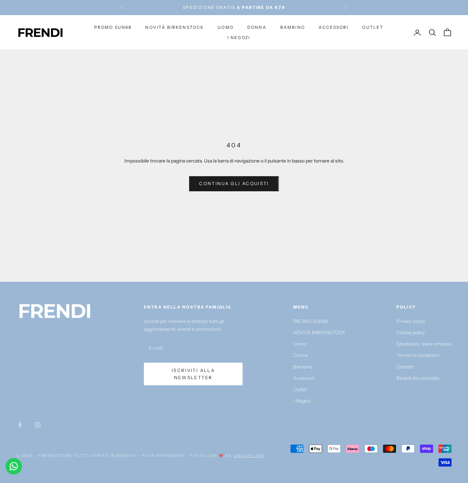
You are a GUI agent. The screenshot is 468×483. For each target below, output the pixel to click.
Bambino (292, 26)
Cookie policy (410, 332)
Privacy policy (410, 321)
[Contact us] (13, 466)
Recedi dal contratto (417, 378)
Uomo (226, 26)
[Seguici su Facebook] (19, 424)
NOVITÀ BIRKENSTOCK (174, 26)
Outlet (372, 26)
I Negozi (238, 37)
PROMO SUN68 (113, 26)
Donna (257, 26)
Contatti (405, 367)
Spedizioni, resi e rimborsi (424, 344)
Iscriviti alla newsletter (193, 373)
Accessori (333, 26)
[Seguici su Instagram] (37, 424)
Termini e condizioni (417, 355)
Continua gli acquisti (234, 183)
